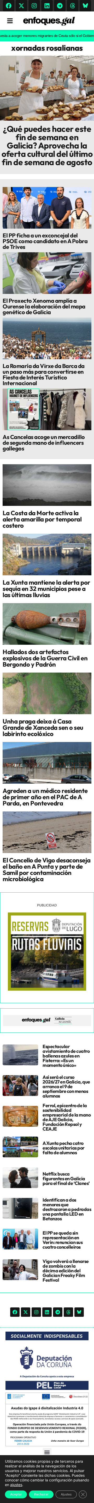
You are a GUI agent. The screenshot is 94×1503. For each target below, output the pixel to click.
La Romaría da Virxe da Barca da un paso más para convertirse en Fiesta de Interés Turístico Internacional (44, 374)
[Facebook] (8, 5)
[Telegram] (60, 5)
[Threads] (72, 5)
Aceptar (16, 1494)
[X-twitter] (21, 5)
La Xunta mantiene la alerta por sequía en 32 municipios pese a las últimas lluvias (46, 588)
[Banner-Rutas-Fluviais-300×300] (47, 989)
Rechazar (41, 1494)
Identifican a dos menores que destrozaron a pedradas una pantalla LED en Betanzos (67, 1209)
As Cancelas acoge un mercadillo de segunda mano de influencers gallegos (44, 442)
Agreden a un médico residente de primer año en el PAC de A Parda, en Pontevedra (45, 797)
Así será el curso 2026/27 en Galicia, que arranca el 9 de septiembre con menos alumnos (66, 1086)
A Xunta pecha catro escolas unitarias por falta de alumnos (64, 1148)
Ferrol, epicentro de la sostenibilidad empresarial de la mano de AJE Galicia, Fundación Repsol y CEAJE (67, 1117)
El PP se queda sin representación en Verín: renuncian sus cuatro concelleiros (63, 1240)
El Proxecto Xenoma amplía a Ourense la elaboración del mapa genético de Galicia (44, 306)
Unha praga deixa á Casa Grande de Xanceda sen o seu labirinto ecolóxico (43, 727)
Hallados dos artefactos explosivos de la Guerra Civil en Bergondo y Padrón (45, 658)
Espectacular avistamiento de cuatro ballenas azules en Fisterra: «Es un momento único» (66, 1055)
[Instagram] (34, 5)
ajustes (16, 1484)
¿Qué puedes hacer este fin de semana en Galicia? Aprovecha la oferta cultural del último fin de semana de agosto (47, 145)
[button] (47, 1452)
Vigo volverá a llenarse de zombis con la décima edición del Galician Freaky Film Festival (66, 1270)
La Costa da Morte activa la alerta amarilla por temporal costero (42, 519)
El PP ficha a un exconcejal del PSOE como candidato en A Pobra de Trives (45, 241)
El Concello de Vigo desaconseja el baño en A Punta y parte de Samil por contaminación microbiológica (47, 869)
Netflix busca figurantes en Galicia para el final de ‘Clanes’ (66, 1178)
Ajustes (66, 1494)
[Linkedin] (47, 5)
